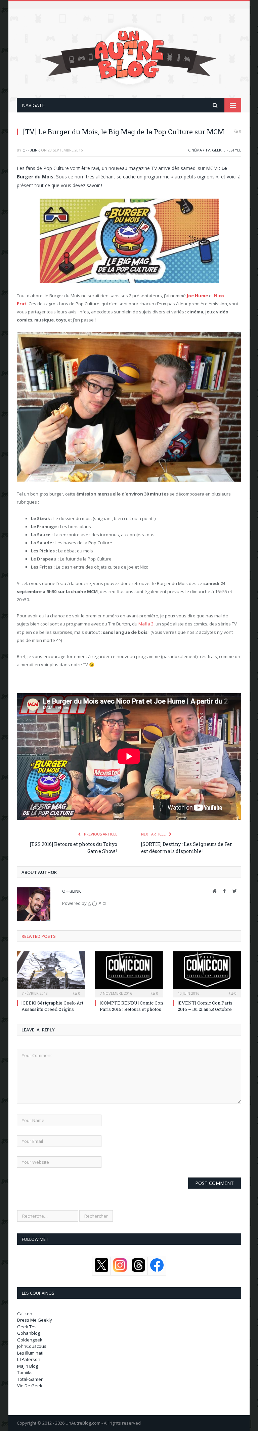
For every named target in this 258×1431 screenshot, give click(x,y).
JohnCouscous (31, 1346)
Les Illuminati (30, 1353)
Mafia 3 (146, 624)
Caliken (24, 1313)
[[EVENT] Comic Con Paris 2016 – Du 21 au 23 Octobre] (207, 973)
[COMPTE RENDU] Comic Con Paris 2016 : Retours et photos (131, 1006)
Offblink (31, 149)
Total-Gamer (30, 1379)
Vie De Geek (29, 1386)
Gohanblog (28, 1333)
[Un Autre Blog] (129, 54)
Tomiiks (25, 1372)
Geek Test (27, 1327)
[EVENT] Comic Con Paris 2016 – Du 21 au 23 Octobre (205, 1006)
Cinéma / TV (199, 149)
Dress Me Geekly (34, 1320)
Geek (216, 149)
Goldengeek (29, 1340)
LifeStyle (232, 149)
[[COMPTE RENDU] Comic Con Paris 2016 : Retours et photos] (129, 973)
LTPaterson (28, 1359)
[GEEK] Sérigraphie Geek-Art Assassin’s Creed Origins (52, 1006)
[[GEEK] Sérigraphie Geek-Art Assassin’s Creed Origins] (51, 973)
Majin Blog (27, 1366)
